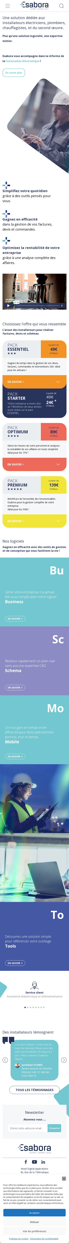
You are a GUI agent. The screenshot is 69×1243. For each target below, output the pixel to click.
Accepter (34, 1212)
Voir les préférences (34, 1231)
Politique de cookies (18, 1238)
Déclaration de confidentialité (44, 1238)
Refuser (34, 1222)
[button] (64, 1178)
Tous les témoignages (34, 1090)
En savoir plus (14, 72)
